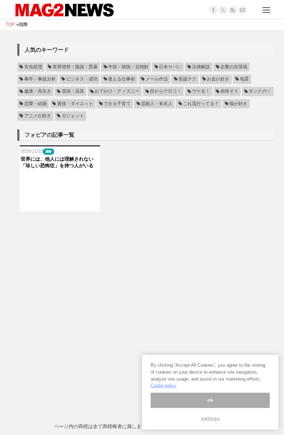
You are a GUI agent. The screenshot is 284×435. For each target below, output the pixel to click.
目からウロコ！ (165, 91)
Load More (145, 224)
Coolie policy (163, 385)
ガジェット (73, 115)
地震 (244, 79)
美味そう (229, 91)
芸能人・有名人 (156, 103)
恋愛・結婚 (35, 103)
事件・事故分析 (40, 79)
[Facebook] (213, 10)
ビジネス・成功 (82, 79)
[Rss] (233, 10)
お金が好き (218, 79)
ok (210, 400)
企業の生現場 (233, 67)
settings (210, 418)
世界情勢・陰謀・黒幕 (75, 67)
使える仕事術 (121, 79)
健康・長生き (37, 91)
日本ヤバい (170, 67)
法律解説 (201, 67)
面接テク (187, 79)
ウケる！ (201, 91)
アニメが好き (37, 115)
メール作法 (156, 79)
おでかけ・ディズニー (117, 91)
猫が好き (238, 103)
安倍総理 (33, 67)
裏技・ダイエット (75, 103)
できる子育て (117, 103)
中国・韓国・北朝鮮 (128, 67)
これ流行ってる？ (201, 103)
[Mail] (242, 10)
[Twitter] (223, 10)
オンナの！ (260, 91)
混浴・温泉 (73, 91)
